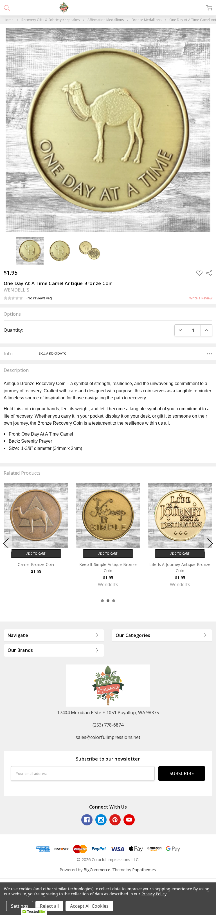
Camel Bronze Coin (36, 564)
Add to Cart (35, 554)
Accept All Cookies (89, 906)
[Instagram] (101, 819)
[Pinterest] (115, 819)
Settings (19, 906)
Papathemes (144, 869)
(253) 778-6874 (108, 725)
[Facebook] (87, 819)
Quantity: (13, 330)
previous (6, 543)
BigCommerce (97, 869)
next (210, 543)
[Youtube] (129, 819)
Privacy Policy (153, 893)
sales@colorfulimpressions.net (108, 737)
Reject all (49, 906)
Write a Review (200, 298)
